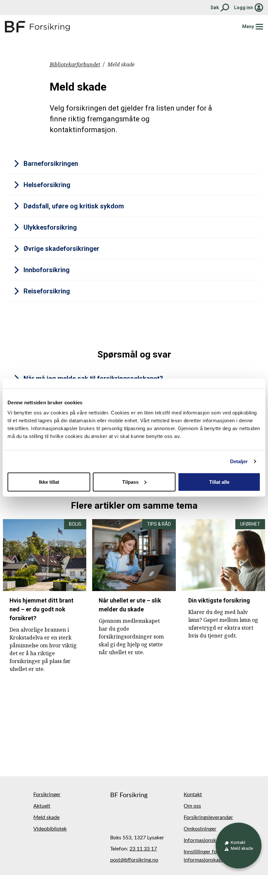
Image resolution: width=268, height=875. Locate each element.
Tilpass (130, 481)
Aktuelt (41, 806)
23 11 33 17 (143, 848)
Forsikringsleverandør (208, 817)
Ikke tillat (49, 481)
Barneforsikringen (51, 163)
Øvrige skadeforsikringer (61, 249)
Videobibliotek (50, 828)
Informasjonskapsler (207, 840)
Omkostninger (200, 828)
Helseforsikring (47, 185)
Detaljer (239, 461)
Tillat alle (219, 481)
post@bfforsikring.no (134, 860)
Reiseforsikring (47, 291)
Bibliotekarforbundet (75, 64)
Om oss (192, 806)
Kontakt (193, 794)
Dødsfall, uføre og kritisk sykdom (74, 206)
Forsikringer (46, 794)
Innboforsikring (47, 270)
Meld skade (46, 817)
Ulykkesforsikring (50, 227)
